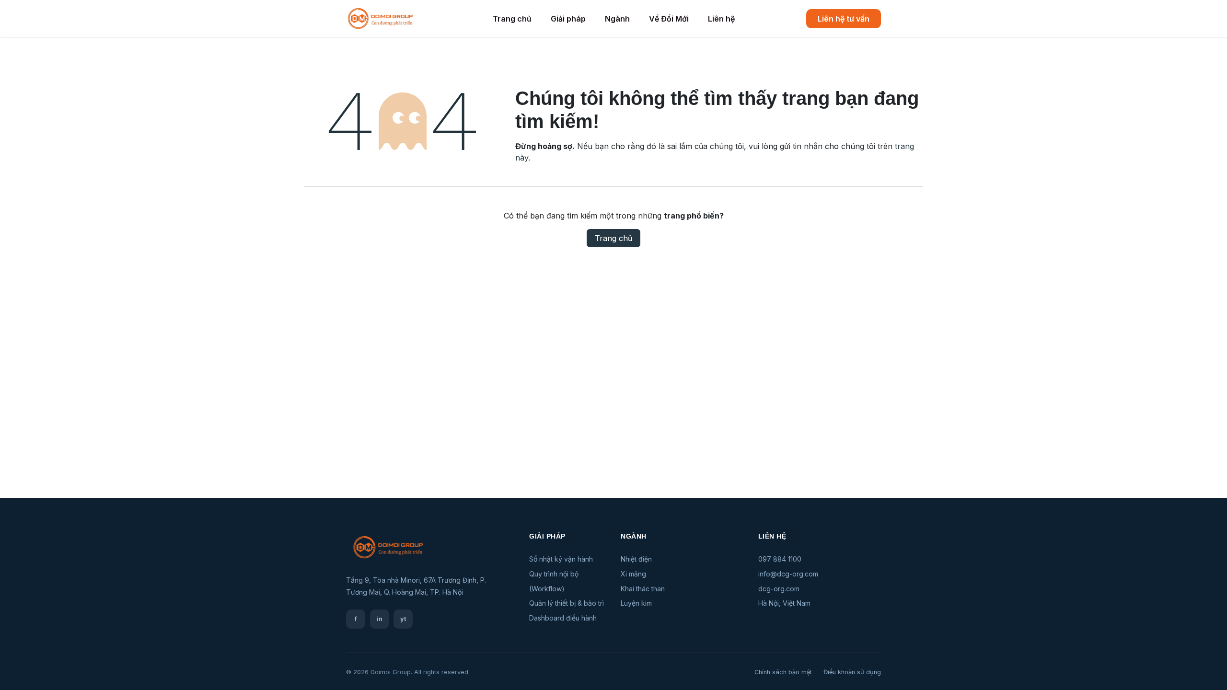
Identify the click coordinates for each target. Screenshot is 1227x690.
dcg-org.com (778, 589)
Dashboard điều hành (563, 618)
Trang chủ (512, 18)
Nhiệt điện (636, 559)
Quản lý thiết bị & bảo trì (566, 603)
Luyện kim (636, 603)
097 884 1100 (779, 559)
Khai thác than (643, 589)
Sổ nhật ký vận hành (561, 559)
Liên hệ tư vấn (843, 18)
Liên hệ (721, 18)
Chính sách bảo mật (783, 672)
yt (403, 618)
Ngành (617, 18)
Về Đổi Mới (669, 18)
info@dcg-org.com (788, 574)
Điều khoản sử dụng (852, 672)
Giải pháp (568, 18)
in (379, 618)
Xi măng (633, 574)
